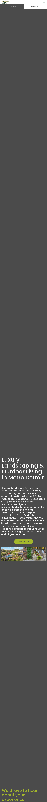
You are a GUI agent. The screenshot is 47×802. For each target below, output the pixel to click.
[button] (44, 2)
